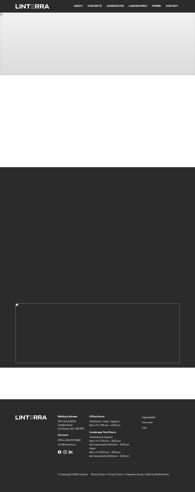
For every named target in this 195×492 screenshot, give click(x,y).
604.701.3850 (73, 440)
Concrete (147, 422)
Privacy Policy (115, 474)
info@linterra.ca (67, 444)
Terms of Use (98, 474)
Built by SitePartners (157, 474)
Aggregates (148, 417)
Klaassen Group (135, 474)
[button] (59, 451)
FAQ (144, 427)
